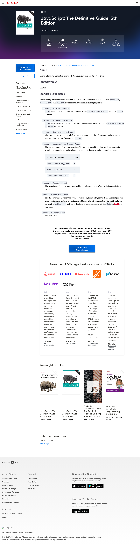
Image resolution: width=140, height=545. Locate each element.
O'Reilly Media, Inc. (115, 44)
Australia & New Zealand (12, 514)
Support (32, 474)
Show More (20, 133)
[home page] (13, 2)
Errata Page (44, 444)
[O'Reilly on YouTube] (16, 462)
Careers (5, 482)
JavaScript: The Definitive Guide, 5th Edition (76, 65)
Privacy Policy (33, 485)
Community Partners (10, 492)
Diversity (5, 499)
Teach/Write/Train (9, 478)
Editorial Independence (34, 540)
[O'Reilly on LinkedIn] (12, 462)
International (8, 509)
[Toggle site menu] (2, 2)
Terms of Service (8, 540)
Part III (117, 204)
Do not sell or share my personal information (17, 533)
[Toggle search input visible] (137, 2)
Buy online (25, 76)
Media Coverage (9, 489)
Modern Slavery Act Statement (55, 540)
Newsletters (32, 482)
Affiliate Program (9, 495)
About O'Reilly (9, 474)
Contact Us (32, 478)
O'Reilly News (7, 485)
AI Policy (31, 489)
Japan (4, 517)
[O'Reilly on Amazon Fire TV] (80, 513)
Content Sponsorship (10, 502)
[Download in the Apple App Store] (79, 488)
